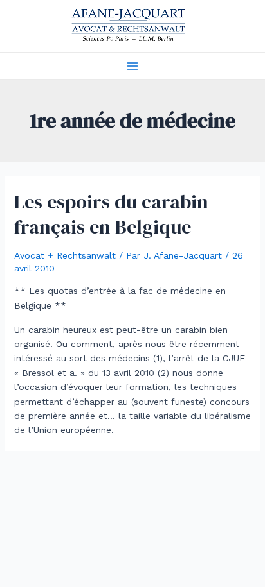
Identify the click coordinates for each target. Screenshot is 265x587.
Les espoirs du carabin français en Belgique (111, 214)
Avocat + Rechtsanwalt (65, 255)
